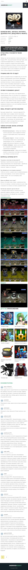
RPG (9, 40)
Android (6, 5)
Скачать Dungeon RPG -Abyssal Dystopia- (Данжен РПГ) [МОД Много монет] (14, 49)
